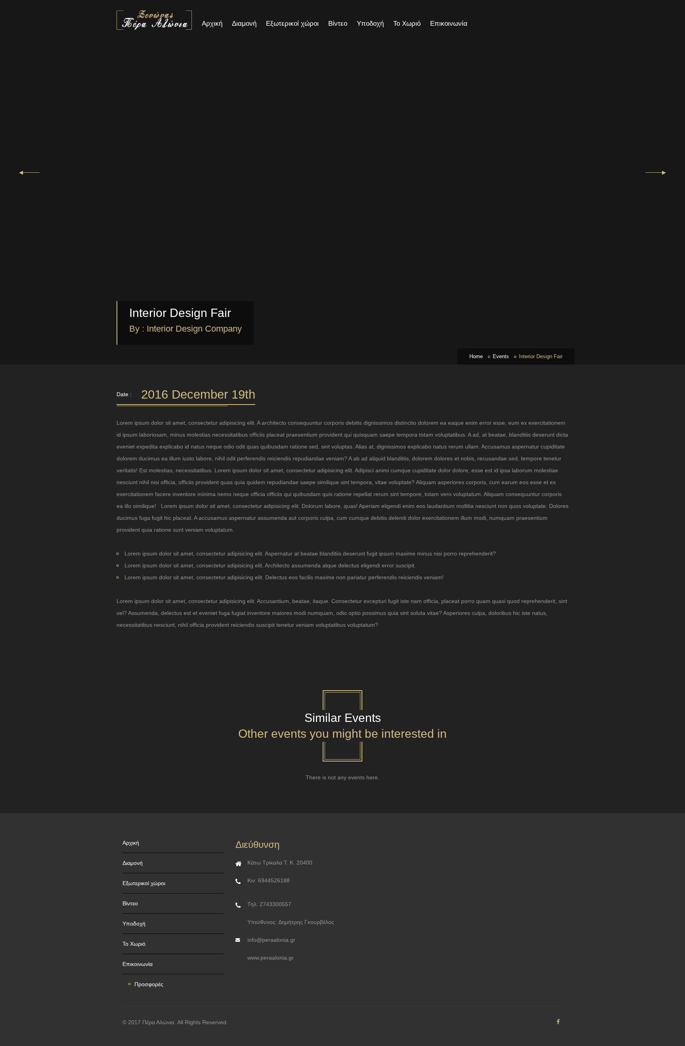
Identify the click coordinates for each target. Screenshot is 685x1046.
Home (476, 356)
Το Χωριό (407, 23)
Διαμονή (244, 23)
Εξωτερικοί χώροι (292, 23)
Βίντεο (337, 23)
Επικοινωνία (448, 23)
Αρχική (212, 23)
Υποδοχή (370, 23)
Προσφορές (148, 984)
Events (501, 356)
